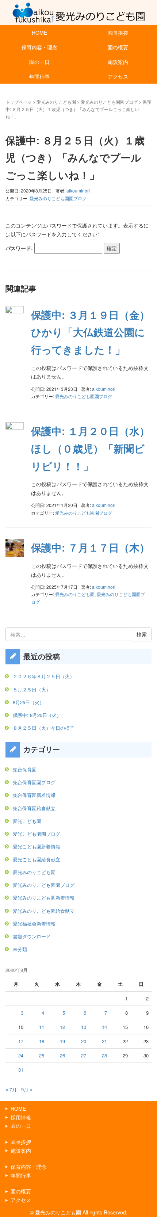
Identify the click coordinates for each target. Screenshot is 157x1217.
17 (20, 1041)
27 (83, 1055)
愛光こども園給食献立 (36, 859)
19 (62, 1041)
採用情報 (21, 1117)
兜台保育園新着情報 (34, 794)
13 (83, 1026)
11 (41, 1026)
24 (20, 1055)
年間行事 (39, 76)
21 (104, 1041)
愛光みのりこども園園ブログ (109, 102)
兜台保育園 (25, 769)
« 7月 (11, 1089)
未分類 (20, 949)
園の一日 (39, 61)
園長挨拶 (118, 32)
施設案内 (118, 61)
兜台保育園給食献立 (34, 808)
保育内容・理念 (39, 47)
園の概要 (118, 47)
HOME (39, 32)
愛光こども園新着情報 (36, 846)
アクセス (118, 76)
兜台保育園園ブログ (34, 782)
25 (41, 1055)
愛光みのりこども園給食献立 (43, 910)
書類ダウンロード (32, 936)
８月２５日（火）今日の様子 (43, 727)
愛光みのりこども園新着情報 (43, 897)
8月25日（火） (28, 702)
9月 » (26, 1089)
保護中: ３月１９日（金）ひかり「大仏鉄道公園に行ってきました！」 (90, 332)
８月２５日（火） (32, 689)
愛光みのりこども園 (56, 102)
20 (83, 1041)
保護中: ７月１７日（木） (90, 547)
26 (62, 1055)
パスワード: (19, 248)
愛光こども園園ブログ (36, 833)
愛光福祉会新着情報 (34, 923)
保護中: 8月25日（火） (37, 714)
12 (62, 1026)
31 (20, 1069)
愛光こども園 (27, 820)
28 (104, 1055)
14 (104, 1026)
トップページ (18, 102)
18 (41, 1041)
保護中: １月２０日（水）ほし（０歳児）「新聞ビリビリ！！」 (90, 448)
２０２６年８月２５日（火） (43, 676)
